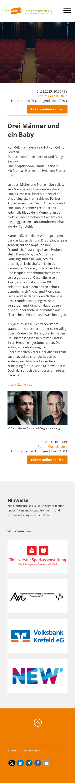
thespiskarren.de (20, 384)
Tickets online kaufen (47, 109)
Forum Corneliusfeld (53, 96)
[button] (11, 763)
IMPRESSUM (15, 750)
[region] (37, 52)
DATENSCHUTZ (32, 750)
